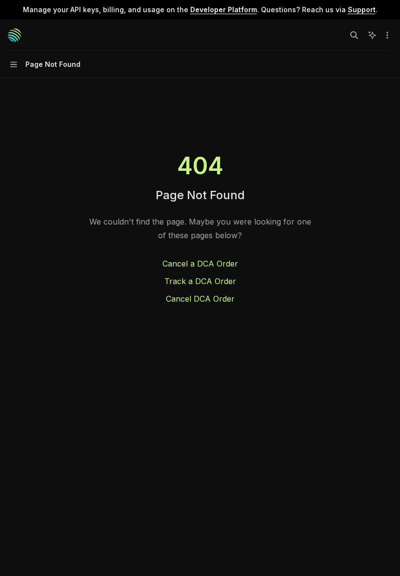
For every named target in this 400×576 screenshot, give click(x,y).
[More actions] (387, 35)
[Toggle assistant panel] (372, 35)
